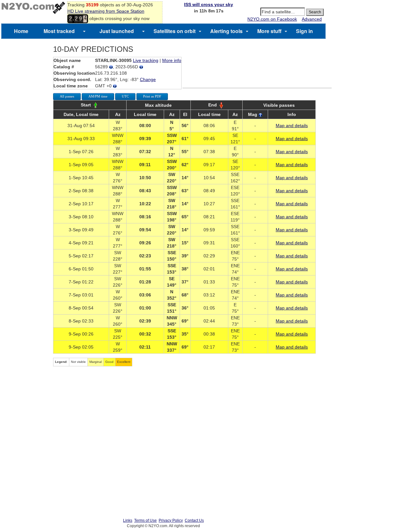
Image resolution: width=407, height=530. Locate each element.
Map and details (292, 125)
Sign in (304, 31)
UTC (125, 96)
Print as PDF (152, 96)
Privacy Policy (171, 520)
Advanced (312, 19)
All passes (67, 96)
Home (21, 31)
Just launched (117, 31)
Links (127, 520)
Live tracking (145, 60)
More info (171, 60)
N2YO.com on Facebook (272, 19)
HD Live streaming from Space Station (105, 11)
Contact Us (194, 520)
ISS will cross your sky (208, 4)
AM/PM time (97, 96)
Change (148, 79)
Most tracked (59, 31)
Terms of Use (145, 520)
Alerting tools (226, 31)
